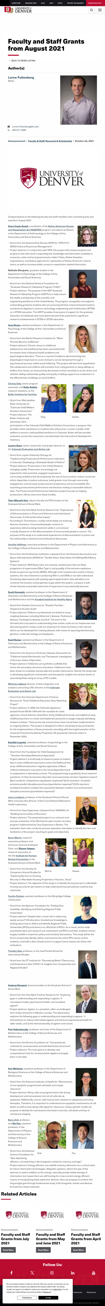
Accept (48, 1298)
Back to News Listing (23, 60)
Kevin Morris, (15, 837)
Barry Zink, (13, 1119)
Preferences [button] (47, 1292)
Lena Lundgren (16, 797)
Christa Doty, (15, 383)
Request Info (30, 3)
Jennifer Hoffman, (17, 544)
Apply (60, 3)
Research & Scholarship (58, 140)
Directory (16, 3)
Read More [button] (8, 1249)
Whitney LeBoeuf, (17, 683)
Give (43, 3)
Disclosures (91, 1292)
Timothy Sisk (15, 950)
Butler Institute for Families (22, 394)
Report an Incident (75, 3)
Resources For (94, 3)
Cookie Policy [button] (57, 1289)
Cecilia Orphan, (16, 896)
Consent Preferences (73, 1292)
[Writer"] (8, 126)
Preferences (27, 1298)
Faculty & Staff (36, 140)
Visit (51, 3)
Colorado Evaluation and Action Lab (31, 449)
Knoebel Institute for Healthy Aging (53, 599)
